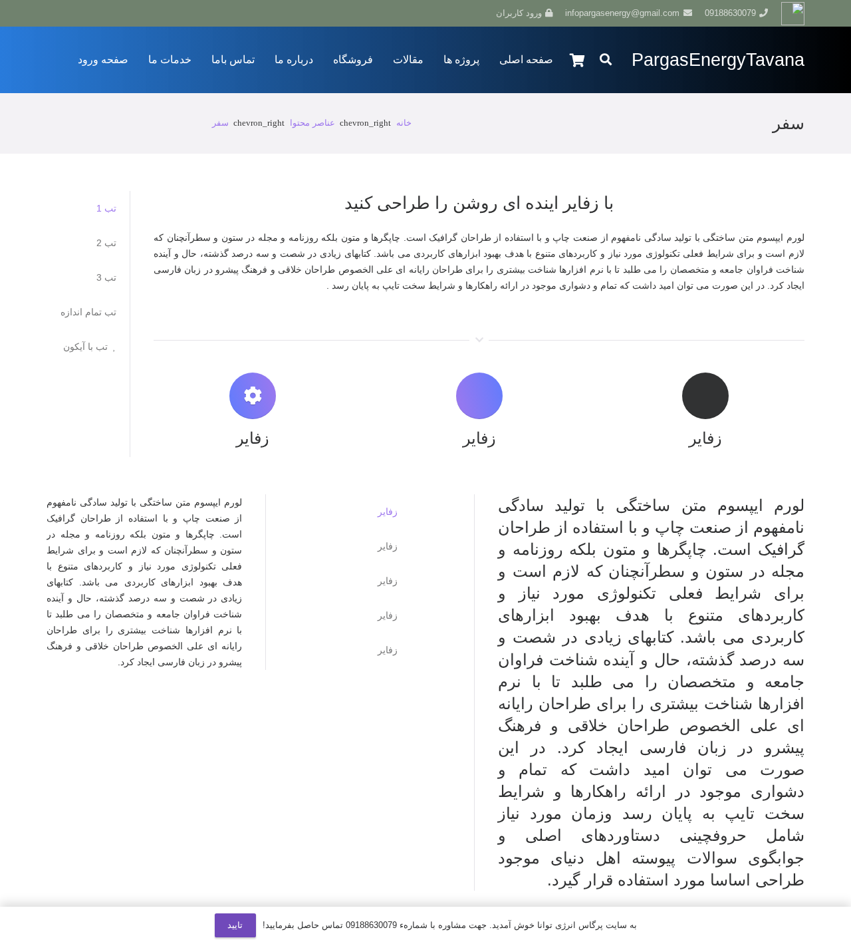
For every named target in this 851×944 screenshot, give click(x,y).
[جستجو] (605, 60)
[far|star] (457, 511)
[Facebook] (202, 13)
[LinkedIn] (82, 13)
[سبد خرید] (577, 60)
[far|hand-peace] (457, 546)
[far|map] (457, 615)
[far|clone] (457, 650)
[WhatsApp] (154, 13)
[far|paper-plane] (457, 580)
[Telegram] (130, 13)
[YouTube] (106, 13)
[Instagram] (178, 13)
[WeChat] (58, 13)
